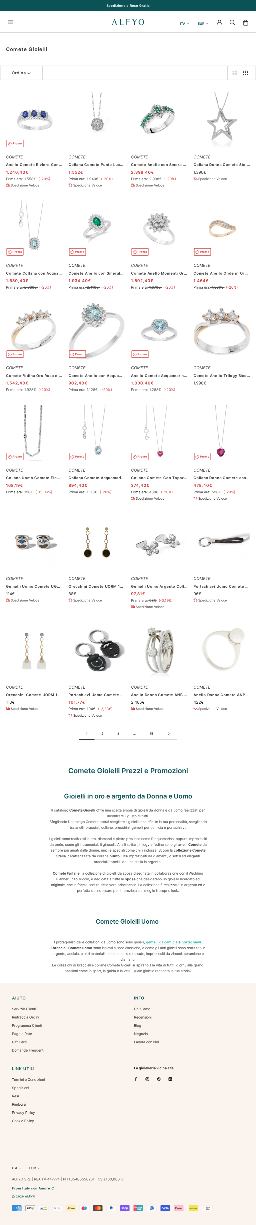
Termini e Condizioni (28, 1079)
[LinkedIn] (170, 1079)
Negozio (141, 1034)
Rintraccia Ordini (25, 1017)
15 (151, 733)
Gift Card (19, 1042)
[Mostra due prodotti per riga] (234, 73)
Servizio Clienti (24, 1009)
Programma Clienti (27, 1025)
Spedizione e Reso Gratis (128, 6)
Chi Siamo (142, 1009)
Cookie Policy (23, 1121)
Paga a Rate (22, 1034)
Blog (137, 1025)
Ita (182, 24)
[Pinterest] (158, 1079)
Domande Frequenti (28, 1050)
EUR (201, 24)
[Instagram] (147, 1079)
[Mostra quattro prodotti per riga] (245, 73)
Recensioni (143, 1017)
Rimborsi (19, 1104)
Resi (15, 1096)
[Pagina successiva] (168, 734)
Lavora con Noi (146, 1042)
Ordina (19, 72)
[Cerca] (232, 22)
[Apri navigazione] (11, 22)
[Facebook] (136, 1079)
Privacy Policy (23, 1112)
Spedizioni (20, 1088)
